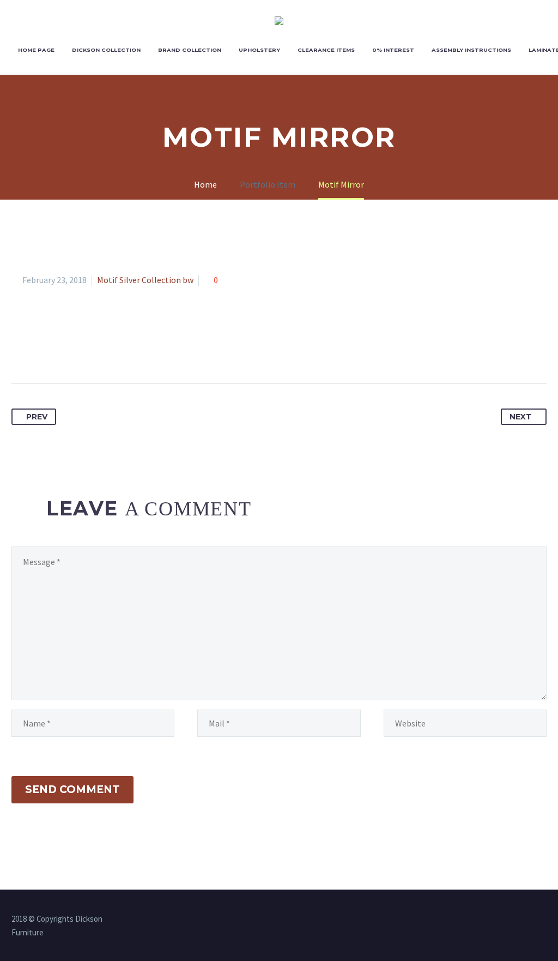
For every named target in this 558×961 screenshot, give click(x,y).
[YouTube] (543, 919)
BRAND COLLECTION (189, 50)
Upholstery (259, 50)
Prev (36, 417)
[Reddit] (121, 349)
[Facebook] (20, 349)
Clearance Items (326, 50)
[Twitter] (40, 349)
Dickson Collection (106, 50)
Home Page (36, 50)
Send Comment (72, 789)
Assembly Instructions (471, 50)
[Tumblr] (81, 349)
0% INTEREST (393, 50)
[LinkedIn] (101, 349)
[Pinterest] (61, 349)
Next (521, 417)
